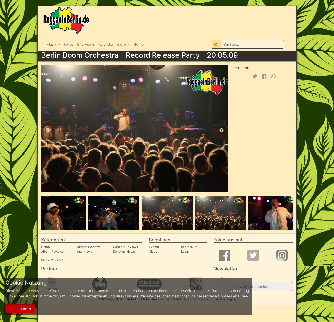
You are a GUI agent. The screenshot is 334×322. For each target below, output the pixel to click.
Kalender (105, 44)
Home (138, 44)
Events (154, 247)
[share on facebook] (264, 76)
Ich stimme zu (20, 308)
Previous (48, 130)
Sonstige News (124, 251)
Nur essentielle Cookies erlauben (220, 296)
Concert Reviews (125, 247)
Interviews (86, 44)
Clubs (153, 251)
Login (185, 251)
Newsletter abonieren (253, 286)
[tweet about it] (255, 76)
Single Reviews (52, 260)
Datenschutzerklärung (230, 290)
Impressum (189, 247)
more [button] (122, 44)
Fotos (69, 44)
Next (221, 130)
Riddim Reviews (88, 247)
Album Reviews (52, 251)
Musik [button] (52, 44)
